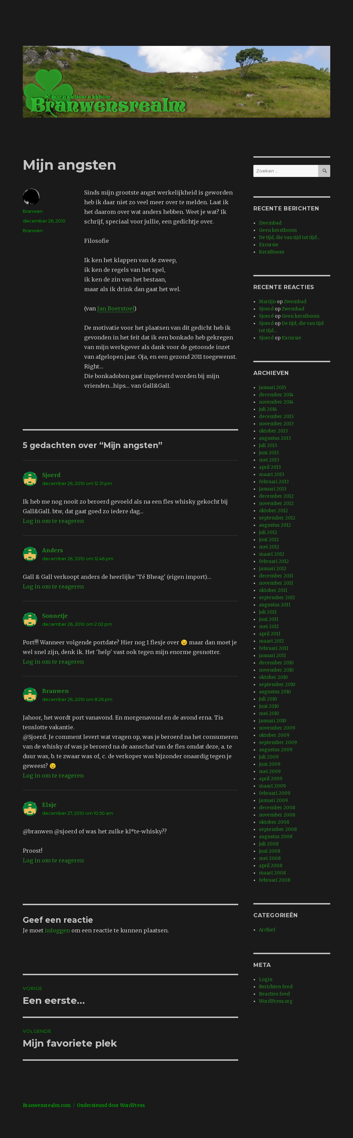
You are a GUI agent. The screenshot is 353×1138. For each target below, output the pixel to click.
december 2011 (276, 576)
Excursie (269, 245)
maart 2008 (272, 873)
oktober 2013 (273, 431)
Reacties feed (274, 994)
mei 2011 (269, 627)
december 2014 (276, 395)
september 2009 (278, 742)
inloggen (57, 930)
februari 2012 (274, 561)
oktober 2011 (273, 590)
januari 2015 (272, 387)
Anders (52, 550)
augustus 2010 (275, 692)
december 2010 (276, 663)
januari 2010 (272, 721)
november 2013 (276, 424)
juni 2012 (269, 540)
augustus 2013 (275, 438)
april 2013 (270, 467)
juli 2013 (268, 445)
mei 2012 (269, 547)
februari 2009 (274, 793)
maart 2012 (271, 554)
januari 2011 (272, 656)
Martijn (267, 302)
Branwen (33, 211)
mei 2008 (270, 858)
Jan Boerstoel (115, 308)
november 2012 (276, 503)
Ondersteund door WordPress (111, 1105)
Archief (267, 930)
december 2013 (276, 416)
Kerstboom (271, 252)
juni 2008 (269, 851)
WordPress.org (276, 1001)
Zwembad (270, 223)
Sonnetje (55, 615)
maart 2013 (271, 474)
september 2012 (277, 518)
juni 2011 (268, 619)
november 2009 (277, 728)
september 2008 (278, 829)
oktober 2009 (274, 735)
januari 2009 (273, 800)
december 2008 (277, 808)
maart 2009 (272, 786)
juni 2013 (269, 453)
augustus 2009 (275, 750)
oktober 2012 (273, 511)
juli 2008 (269, 844)
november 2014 (276, 402)
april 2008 (270, 866)
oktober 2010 (273, 677)
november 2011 (276, 583)
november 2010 (276, 670)
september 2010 (277, 684)
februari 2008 (274, 880)
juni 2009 (269, 764)
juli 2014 (268, 409)
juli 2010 (268, 699)
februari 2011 (273, 648)
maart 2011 (271, 641)
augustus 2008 (275, 837)
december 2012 (276, 496)
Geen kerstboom (278, 230)
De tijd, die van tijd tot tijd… (289, 237)
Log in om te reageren (53, 520)
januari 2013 (272, 489)
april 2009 (270, 779)
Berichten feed (276, 987)
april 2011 (269, 634)
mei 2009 (270, 771)
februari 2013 (274, 482)
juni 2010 (269, 706)
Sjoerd (51, 475)
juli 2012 (268, 532)
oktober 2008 (274, 822)
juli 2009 (269, 757)
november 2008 (277, 815)
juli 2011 (267, 612)
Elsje (49, 804)
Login (265, 979)
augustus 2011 (274, 605)
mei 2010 (269, 713)
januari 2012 (272, 569)
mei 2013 (269, 460)
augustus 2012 (275, 525)
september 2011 (277, 598)
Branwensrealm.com (47, 1105)
